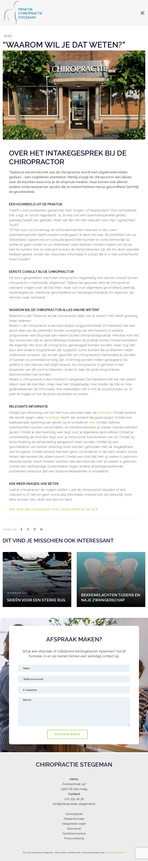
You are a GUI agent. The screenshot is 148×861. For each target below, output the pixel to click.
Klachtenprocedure (74, 833)
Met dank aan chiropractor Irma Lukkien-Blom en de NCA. (53, 509)
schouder (105, 412)
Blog (8, 36)
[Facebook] (21, 529)
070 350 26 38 (74, 799)
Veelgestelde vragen (74, 823)
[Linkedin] (41, 529)
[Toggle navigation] (120, 13)
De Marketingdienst (114, 852)
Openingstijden (74, 814)
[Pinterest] (34, 529)
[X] (28, 529)
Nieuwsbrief (74, 828)
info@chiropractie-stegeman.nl (74, 804)
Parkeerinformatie (74, 818)
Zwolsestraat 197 (74, 784)
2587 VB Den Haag (74, 789)
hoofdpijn (52, 417)
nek (92, 422)
